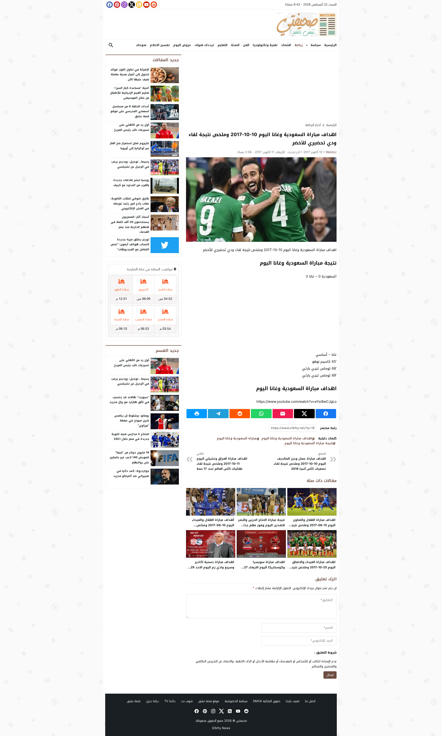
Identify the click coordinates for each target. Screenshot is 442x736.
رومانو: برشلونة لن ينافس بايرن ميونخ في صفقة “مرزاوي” (131, 420)
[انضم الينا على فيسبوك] (109, 4)
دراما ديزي (152, 701)
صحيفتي (241, 721)
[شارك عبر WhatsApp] (261, 413)
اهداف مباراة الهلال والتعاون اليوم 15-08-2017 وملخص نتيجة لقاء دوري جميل (312, 525)
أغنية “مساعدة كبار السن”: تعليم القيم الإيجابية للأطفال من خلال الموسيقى (129, 92)
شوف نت (187, 701)
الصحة (235, 45)
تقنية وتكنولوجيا (265, 45)
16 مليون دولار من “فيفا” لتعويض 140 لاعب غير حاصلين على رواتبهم (129, 457)
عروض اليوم (182, 45)
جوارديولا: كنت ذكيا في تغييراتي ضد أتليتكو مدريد (131, 473)
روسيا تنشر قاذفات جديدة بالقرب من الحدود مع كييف (131, 183)
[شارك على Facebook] (326, 413)
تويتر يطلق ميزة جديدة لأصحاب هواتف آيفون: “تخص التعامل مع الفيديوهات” (129, 244)
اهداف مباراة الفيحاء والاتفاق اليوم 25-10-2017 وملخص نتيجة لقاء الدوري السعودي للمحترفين (312, 567)
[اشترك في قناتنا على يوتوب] (146, 4)
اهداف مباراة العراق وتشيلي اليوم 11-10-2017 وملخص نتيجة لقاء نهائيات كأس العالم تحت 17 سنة (222, 461)
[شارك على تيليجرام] (218, 413)
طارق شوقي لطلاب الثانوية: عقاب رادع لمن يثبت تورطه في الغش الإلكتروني (129, 203)
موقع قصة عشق (208, 701)
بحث (110, 45)
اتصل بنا (310, 701)
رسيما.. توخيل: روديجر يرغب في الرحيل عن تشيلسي (130, 164)
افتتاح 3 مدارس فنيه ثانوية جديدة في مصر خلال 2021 (130, 437)
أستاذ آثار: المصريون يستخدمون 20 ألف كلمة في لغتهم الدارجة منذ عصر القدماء (130, 224)
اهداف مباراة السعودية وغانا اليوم (287, 438)
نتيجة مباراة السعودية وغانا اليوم (309, 443)
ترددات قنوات (204, 45)
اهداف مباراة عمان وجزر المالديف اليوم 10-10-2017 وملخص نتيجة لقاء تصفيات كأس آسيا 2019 (300, 461)
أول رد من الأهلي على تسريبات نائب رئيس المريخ (131, 127)
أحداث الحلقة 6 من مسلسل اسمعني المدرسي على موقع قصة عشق (129, 111)
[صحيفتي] (221, 24)
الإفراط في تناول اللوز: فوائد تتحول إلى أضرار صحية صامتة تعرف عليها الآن (129, 74)
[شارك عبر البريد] (283, 413)
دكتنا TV (170, 701)
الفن (246, 45)
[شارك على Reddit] (240, 413)
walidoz (331, 152)
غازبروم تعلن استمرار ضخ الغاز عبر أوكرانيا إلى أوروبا (129, 146)
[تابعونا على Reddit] (153, 4)
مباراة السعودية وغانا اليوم (237, 438)
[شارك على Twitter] (304, 413)
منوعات (141, 45)
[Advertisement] (261, 87)
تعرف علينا (293, 701)
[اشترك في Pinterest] (116, 4)
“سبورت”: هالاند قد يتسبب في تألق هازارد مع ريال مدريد (129, 400)
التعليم (222, 45)
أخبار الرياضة (313, 125)
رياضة (298, 45)
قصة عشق (133, 701)
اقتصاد (286, 45)
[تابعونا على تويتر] (131, 4)
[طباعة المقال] (197, 413)
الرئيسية (330, 45)
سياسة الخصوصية (236, 701)
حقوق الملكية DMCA (266, 701)
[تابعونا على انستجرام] (124, 4)
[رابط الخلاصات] (138, 4)
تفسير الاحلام (160, 45)
